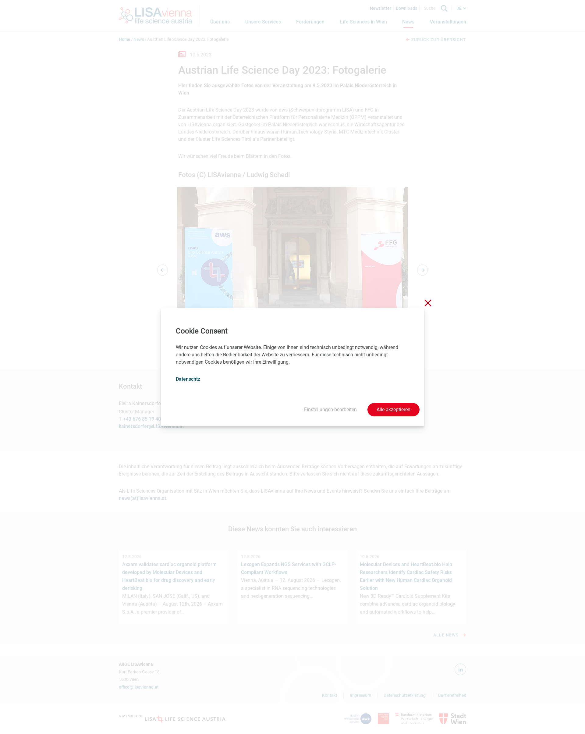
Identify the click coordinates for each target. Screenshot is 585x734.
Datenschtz (188, 379)
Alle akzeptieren (393, 409)
